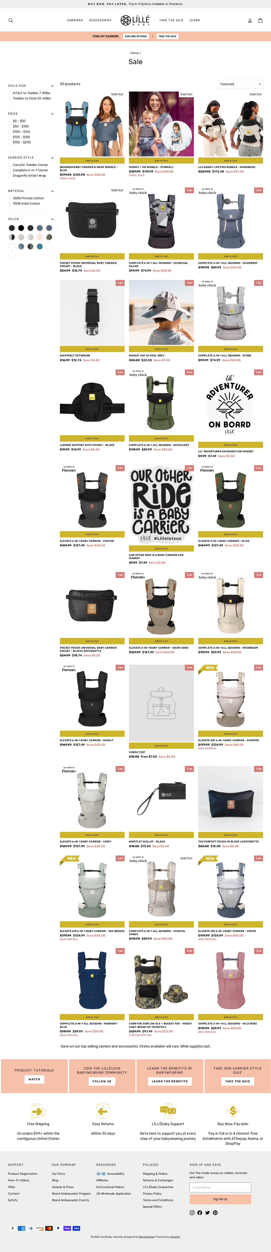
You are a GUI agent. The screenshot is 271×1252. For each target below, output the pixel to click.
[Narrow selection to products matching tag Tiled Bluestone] (40, 246)
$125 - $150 (21, 137)
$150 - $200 (22, 142)
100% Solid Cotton (26, 203)
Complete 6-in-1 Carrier (30, 170)
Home (134, 53)
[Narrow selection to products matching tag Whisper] (49, 246)
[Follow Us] (102, 1076)
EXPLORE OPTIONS (136, 36)
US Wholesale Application (113, 1193)
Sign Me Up (220, 1199)
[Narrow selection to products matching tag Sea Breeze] (12, 246)
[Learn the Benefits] (169, 1076)
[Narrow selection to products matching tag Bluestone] (40, 228)
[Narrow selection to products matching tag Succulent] (30, 246)
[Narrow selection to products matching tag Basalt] (12, 228)
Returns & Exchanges (158, 1180)
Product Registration (22, 1174)
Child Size (17, 86)
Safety (13, 1200)
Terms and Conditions (158, 1200)
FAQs (11, 1187)
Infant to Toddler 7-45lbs (31, 93)
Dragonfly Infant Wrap (29, 175)
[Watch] (34, 1076)
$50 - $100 (21, 126)
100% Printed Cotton (28, 198)
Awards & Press (63, 1187)
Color (13, 219)
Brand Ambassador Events (70, 1200)
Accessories (100, 20)
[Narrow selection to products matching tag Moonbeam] (40, 237)
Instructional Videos (110, 1187)
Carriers (75, 20)
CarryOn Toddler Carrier (30, 165)
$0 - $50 (19, 121)
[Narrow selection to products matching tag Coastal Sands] (21, 237)
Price (13, 114)
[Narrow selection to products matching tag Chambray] (49, 228)
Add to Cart (92, 160)
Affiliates (102, 1180)
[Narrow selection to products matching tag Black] (21, 228)
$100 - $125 (21, 132)
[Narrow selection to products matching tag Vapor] (12, 255)
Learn (194, 20)
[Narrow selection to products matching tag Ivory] (30, 237)
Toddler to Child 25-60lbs (32, 98)
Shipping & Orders (155, 1174)
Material (16, 191)
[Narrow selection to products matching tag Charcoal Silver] (12, 237)
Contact (13, 1193)
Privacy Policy (152, 1193)
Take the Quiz (171, 20)
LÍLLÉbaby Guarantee (158, 1187)
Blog (55, 1180)
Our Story (58, 1174)
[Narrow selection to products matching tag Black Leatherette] (30, 228)
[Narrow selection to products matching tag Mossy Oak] (49, 237)
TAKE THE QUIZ (167, 36)
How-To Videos (18, 1180)
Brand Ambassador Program (71, 1193)
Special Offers (152, 1207)
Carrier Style (21, 157)
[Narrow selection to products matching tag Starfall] (21, 246)
